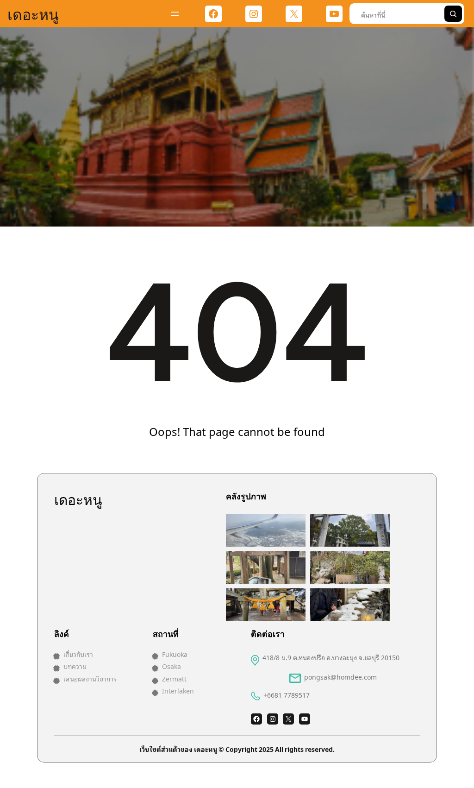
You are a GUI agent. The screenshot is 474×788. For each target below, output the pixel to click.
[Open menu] (175, 14)
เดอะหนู (33, 13)
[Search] (453, 14)
